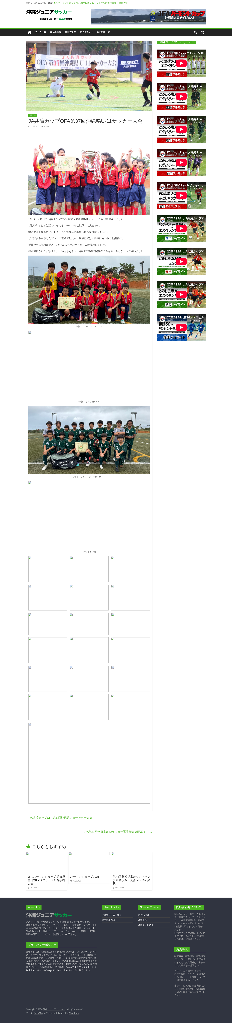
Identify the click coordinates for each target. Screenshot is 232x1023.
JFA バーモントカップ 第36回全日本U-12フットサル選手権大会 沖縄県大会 (91, 3)
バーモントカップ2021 (84, 876)
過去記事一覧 (103, 32)
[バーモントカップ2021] (89, 854)
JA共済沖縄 (143, 915)
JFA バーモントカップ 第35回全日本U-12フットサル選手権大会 (46, 880)
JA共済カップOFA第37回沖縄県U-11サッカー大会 (59, 817)
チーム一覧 (40, 32)
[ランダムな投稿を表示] (202, 32)
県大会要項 (55, 32)
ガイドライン (86, 32)
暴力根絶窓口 (108, 920)
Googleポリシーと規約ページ (60, 970)
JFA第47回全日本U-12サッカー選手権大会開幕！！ (118, 831)
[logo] (49, 914)
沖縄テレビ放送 (146, 925)
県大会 (33, 115)
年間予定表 (70, 32)
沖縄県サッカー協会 (112, 915)
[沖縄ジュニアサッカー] (29, 32)
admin (46, 126)
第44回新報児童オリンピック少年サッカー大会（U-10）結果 (131, 880)
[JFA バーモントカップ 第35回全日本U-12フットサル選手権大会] (46, 854)
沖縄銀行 (142, 920)
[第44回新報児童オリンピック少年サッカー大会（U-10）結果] (131, 854)
